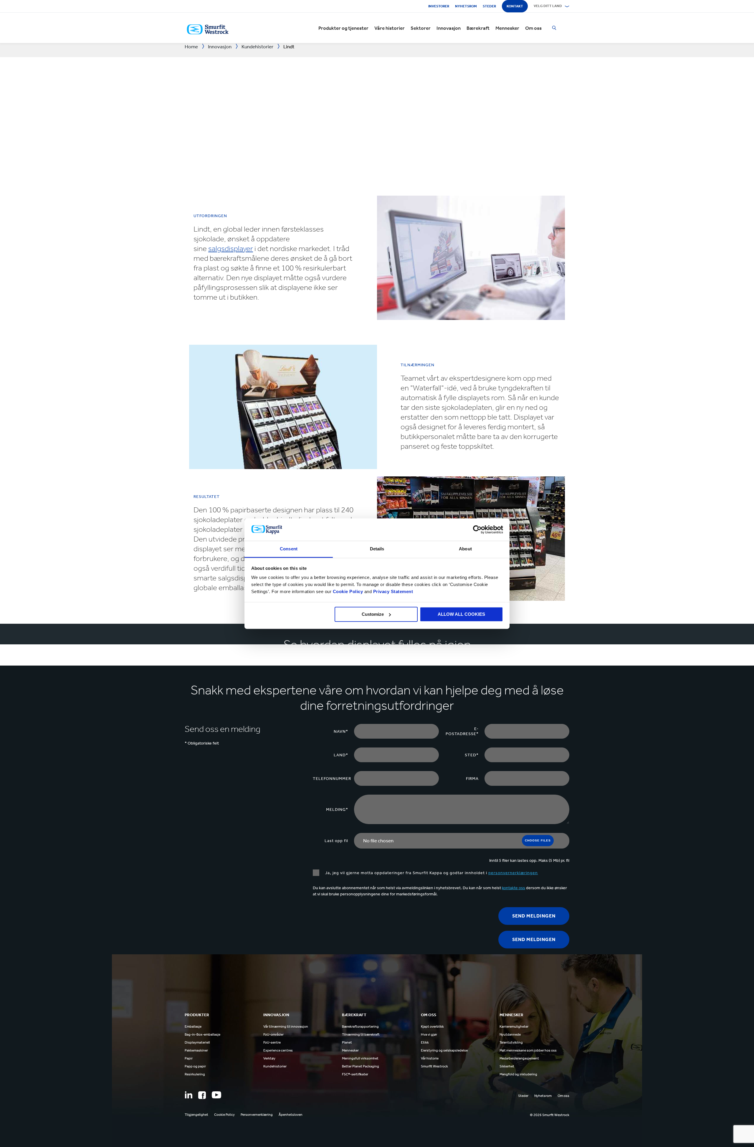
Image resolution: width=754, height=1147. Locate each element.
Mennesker (507, 28)
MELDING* (337, 809)
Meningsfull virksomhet (360, 1058)
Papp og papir (195, 1066)
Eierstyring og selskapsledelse (444, 1050)
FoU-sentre (272, 1042)
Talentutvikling (511, 1042)
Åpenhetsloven (290, 1115)
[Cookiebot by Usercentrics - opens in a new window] (477, 529)
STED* (472, 754)
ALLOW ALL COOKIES (461, 614)
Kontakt (515, 6)
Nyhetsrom (466, 6)
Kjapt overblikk (432, 1026)
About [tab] (465, 549)
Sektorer (421, 28)
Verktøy (269, 1058)
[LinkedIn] (188, 1094)
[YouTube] (216, 1094)
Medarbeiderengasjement (519, 1058)
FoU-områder (273, 1034)
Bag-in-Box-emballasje (202, 1034)
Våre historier (389, 28)
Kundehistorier (275, 1066)
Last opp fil (336, 840)
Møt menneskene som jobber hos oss (528, 1050)
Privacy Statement (392, 591)
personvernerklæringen (513, 872)
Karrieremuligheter (514, 1026)
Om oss (533, 28)
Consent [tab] (288, 549)
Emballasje (193, 1026)
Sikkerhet (507, 1066)
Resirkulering (195, 1074)
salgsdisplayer (230, 248)
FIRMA (472, 778)
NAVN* (341, 731)
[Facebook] (202, 1095)
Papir (189, 1058)
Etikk (425, 1042)
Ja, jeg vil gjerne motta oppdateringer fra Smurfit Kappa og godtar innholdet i (431, 872)
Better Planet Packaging (360, 1066)
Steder (489, 6)
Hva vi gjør (429, 1034)
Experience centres (278, 1050)
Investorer (438, 6)
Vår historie (430, 1058)
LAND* (341, 754)
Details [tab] (377, 549)
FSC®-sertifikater (355, 1074)
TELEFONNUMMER (332, 778)
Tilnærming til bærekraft (361, 1034)
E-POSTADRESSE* (462, 731)
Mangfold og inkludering (518, 1074)
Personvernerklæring (257, 1115)
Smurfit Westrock (434, 1066)
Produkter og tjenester (343, 28)
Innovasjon (448, 28)
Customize (373, 614)
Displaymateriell (197, 1042)
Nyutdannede (510, 1034)
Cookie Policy (348, 591)
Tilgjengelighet (196, 1115)
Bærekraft (478, 28)
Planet (347, 1042)
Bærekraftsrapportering (360, 1026)
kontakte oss (513, 887)
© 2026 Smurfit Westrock (549, 1115)
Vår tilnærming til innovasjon (285, 1026)
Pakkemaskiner (196, 1050)
